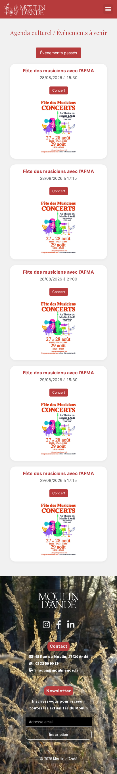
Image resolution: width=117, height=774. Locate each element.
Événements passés (58, 52)
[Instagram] (46, 624)
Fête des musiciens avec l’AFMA (58, 70)
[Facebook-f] (59, 624)
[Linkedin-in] (71, 624)
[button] (108, 9)
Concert (58, 90)
